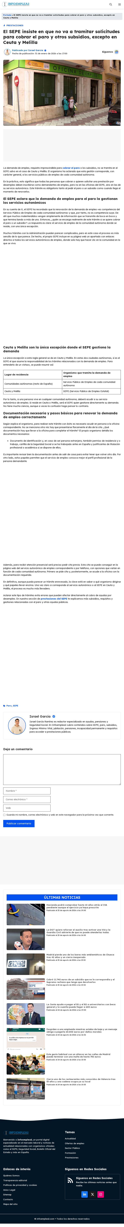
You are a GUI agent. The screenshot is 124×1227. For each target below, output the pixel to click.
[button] (110, 4)
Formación (70, 1153)
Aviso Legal (9, 1190)
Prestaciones (14, 25)
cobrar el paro (71, 167)
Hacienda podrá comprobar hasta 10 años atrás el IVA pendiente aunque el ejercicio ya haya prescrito (76, 906)
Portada (7, 15)
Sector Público (72, 1148)
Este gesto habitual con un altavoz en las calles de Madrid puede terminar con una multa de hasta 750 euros (78, 1055)
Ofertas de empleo (74, 1143)
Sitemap (7, 1194)
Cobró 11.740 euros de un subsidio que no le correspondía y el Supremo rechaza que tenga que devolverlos (80, 980)
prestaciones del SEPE (54, 598)
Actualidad (70, 1138)
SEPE (15, 705)
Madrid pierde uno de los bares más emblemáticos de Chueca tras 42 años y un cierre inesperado (80, 955)
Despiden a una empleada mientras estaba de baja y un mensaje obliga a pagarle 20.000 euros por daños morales (81, 1030)
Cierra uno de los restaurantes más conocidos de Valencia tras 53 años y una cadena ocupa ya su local (80, 1080)
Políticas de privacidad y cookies (20, 1185)
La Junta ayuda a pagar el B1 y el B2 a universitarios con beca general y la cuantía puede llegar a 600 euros (80, 1005)
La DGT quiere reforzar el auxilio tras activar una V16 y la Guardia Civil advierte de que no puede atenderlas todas (78, 931)
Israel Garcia (35, 50)
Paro (9, 705)
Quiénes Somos (11, 1175)
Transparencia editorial (15, 1180)
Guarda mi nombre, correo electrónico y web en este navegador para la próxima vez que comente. (60, 814)
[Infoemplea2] (16, 4)
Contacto (8, 1199)
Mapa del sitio (10, 1204)
